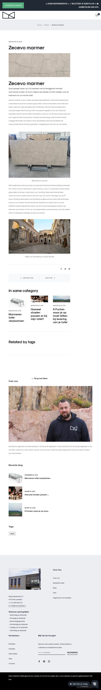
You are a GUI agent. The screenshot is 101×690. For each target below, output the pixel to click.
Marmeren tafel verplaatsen (37, 478)
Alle (12, 533)
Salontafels (13, 654)
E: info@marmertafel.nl (17, 606)
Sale (10, 658)
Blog (54, 588)
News (47, 25)
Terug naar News (40, 378)
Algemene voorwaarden (62, 598)
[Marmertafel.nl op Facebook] (39, 661)
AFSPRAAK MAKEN (13, 5)
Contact (12, 663)
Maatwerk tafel (58, 583)
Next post (49, 278)
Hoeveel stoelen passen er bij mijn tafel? (39, 314)
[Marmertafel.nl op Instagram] (49, 661)
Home (39, 25)
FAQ (54, 593)
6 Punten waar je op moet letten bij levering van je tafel (60, 316)
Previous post (28, 278)
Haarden (12, 649)
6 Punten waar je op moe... (37, 511)
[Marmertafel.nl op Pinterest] (44, 661)
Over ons (56, 578)
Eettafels (12, 644)
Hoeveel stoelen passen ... (37, 494)
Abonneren (72, 652)
